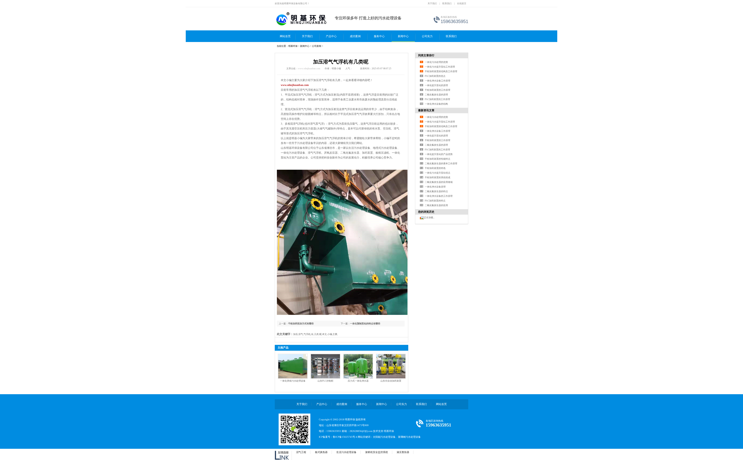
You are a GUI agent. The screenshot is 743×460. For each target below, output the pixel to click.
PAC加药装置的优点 (435, 76)
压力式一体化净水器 (358, 380)
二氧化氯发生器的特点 (436, 191)
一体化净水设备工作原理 (437, 80)
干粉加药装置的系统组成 (437, 177)
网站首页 (285, 36)
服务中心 (379, 36)
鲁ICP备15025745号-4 (345, 436)
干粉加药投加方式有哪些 (301, 323)
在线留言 (461, 3)
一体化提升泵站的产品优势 (439, 154)
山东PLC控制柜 (325, 380)
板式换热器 (321, 452)
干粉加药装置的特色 (435, 168)
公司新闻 (316, 46)
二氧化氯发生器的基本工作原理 (441, 163)
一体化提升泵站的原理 (436, 85)
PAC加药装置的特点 (435, 200)
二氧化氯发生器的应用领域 (439, 182)
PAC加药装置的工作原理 (437, 99)
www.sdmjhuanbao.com (309, 68)
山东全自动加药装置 (390, 380)
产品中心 (331, 36)
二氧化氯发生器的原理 (436, 94)
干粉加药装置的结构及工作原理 (441, 71)
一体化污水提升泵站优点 (437, 172)
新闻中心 (403, 36)
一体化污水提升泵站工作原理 (440, 66)
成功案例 (355, 36)
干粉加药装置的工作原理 (437, 90)
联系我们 (447, 3)
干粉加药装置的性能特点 (437, 159)
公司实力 (427, 36)
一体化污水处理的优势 (436, 62)
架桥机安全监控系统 (376, 452)
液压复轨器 (403, 452)
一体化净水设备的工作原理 (439, 196)
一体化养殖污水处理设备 (293, 380)
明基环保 (293, 46)
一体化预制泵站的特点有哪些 (365, 323)
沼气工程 (301, 452)
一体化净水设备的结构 (436, 104)
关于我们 (432, 3)
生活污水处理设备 (346, 452)
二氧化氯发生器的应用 (436, 205)
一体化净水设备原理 (435, 186)
